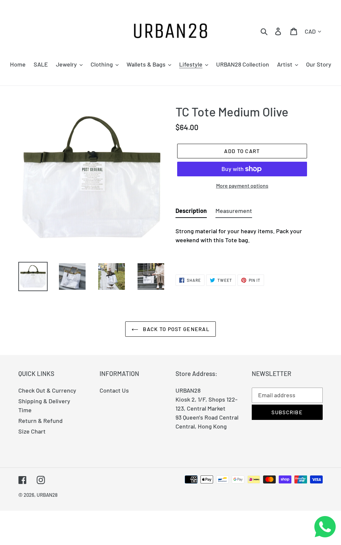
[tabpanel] (249, 243)
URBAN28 (47, 495)
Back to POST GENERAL (175, 329)
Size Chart (32, 431)
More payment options (242, 185)
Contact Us (114, 390)
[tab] (191, 212)
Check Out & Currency (47, 390)
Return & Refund (40, 420)
